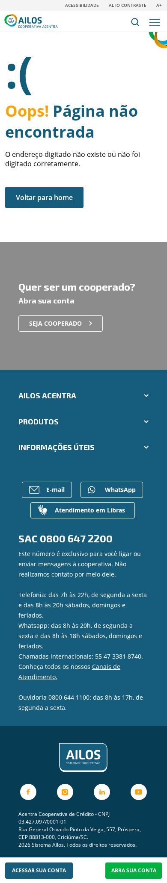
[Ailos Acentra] (83, 758)
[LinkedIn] (102, 792)
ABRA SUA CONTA (133, 870)
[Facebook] (28, 792)
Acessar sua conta (39, 870)
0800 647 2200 (76, 538)
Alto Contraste (127, 5)
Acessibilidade (82, 5)
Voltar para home (44, 197)
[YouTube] (139, 792)
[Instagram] (65, 792)
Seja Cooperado (55, 323)
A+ (159, 5)
